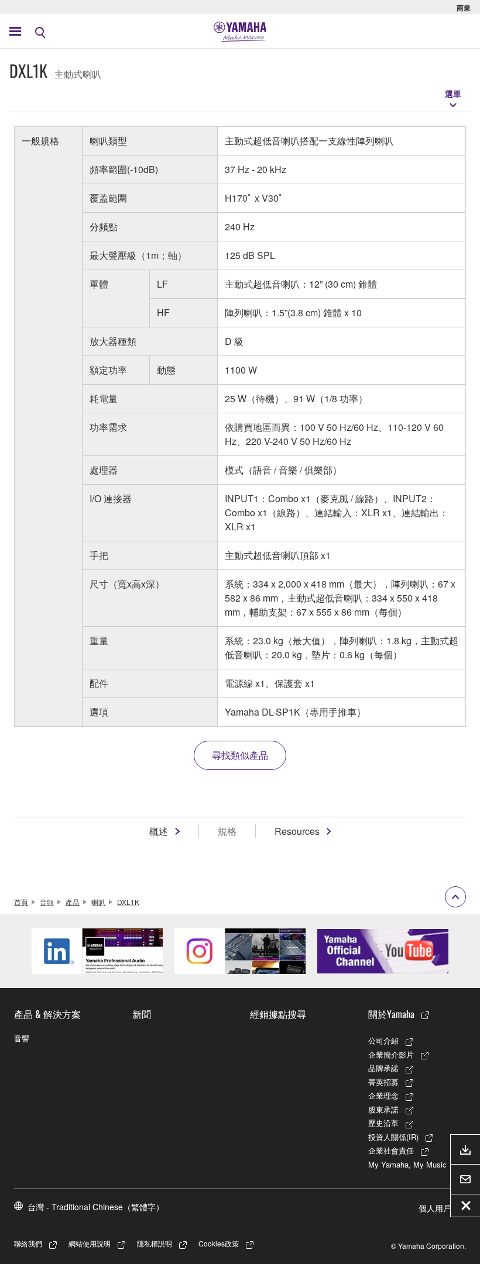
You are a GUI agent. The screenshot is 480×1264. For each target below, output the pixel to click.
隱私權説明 (154, 1243)
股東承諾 (383, 1109)
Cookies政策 (218, 1243)
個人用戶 (435, 1208)
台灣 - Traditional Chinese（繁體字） (96, 1207)
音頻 (47, 902)
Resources (297, 831)
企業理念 (383, 1095)
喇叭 (98, 902)
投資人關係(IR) (393, 1136)
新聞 (141, 1014)
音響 (21, 1038)
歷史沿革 (383, 1122)
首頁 (21, 902)
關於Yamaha (391, 1014)
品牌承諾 (383, 1067)
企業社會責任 (391, 1150)
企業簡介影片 (391, 1054)
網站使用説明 (89, 1243)
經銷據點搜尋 (278, 1014)
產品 (73, 902)
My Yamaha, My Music (407, 1164)
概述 (158, 831)
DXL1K (128, 902)
